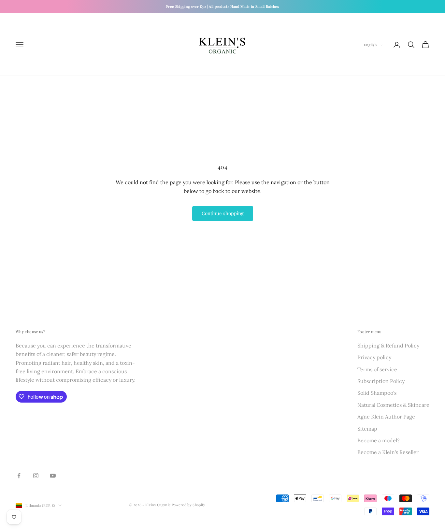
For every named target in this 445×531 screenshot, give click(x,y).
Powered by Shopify (189, 504)
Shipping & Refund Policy (388, 345)
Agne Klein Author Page (386, 416)
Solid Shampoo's (376, 393)
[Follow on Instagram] (36, 475)
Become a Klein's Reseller (388, 452)
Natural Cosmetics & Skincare (393, 405)
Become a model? (378, 440)
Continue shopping (223, 213)
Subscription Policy (381, 381)
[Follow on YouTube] (53, 475)
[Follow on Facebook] (19, 475)
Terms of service (377, 369)
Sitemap (367, 428)
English (370, 45)
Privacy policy (374, 357)
